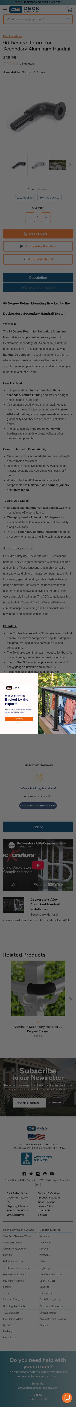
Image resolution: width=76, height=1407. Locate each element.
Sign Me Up (19, 719)
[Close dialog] (73, 675)
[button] (67, 1398)
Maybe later (19, 722)
